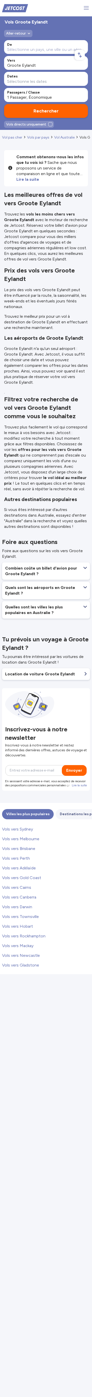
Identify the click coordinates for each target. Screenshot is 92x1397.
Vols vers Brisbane (18, 848)
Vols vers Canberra (19, 897)
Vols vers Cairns (16, 887)
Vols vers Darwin (17, 906)
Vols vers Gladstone (20, 965)
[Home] (15, 7)
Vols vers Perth (16, 858)
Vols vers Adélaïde (19, 868)
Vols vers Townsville (20, 916)
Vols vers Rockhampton (23, 936)
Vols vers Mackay (17, 945)
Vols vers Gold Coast (21, 877)
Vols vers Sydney (17, 829)
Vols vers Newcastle (21, 955)
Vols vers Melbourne (20, 838)
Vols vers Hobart (17, 926)
